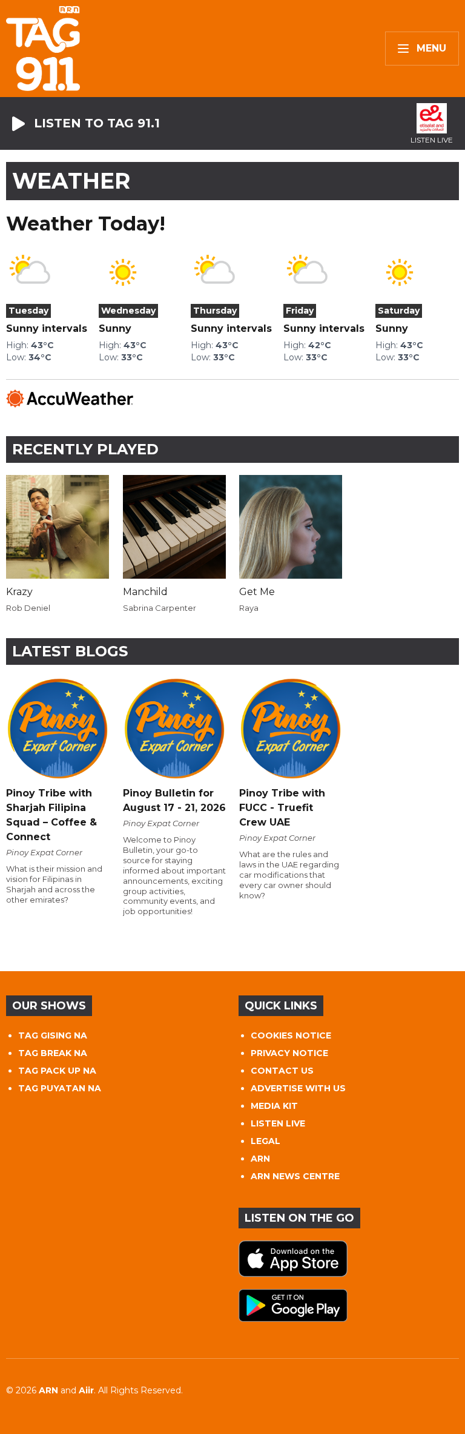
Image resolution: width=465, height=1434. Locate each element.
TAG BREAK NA (52, 1053)
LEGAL (265, 1141)
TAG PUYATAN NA (59, 1088)
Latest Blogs (70, 651)
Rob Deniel (28, 608)
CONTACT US (282, 1070)
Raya (249, 608)
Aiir (86, 1390)
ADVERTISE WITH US (298, 1088)
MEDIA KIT (274, 1105)
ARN (260, 1158)
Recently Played (85, 449)
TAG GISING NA (52, 1035)
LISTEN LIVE (278, 1123)
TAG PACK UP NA (57, 1070)
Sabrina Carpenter (159, 608)
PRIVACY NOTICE (289, 1053)
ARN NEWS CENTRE (295, 1176)
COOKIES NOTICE (291, 1035)
